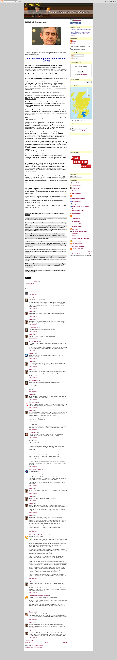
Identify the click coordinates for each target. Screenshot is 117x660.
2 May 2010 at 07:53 (33, 466)
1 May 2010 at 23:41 (33, 391)
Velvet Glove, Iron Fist (78, 196)
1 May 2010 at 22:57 (33, 324)
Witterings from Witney (78, 210)
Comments (75, 58)
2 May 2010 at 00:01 (33, 399)
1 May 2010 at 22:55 (33, 316)
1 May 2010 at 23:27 (33, 377)
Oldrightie (73, 41)
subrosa (31, 311)
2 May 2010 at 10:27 (33, 493)
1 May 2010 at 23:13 (33, 350)
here (75, 35)
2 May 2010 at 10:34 (33, 531)
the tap (74, 204)
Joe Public (31, 353)
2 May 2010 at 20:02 (33, 619)
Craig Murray (75, 188)
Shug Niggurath (33, 291)
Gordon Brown (31, 283)
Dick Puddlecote (76, 241)
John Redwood (76, 218)
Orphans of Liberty (77, 226)
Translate (82, 130)
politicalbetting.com (77, 182)
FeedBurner (84, 74)
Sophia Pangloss (33, 297)
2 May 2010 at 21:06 (33, 637)
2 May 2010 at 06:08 (33, 437)
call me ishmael (76, 193)
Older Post (64, 642)
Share (71, 126)
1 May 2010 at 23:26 (33, 366)
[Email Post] (38, 281)
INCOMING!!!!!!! (33, 402)
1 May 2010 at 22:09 (33, 294)
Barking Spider (33, 432)
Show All (89, 251)
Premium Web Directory (85, 253)
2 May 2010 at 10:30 (33, 512)
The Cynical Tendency (78, 243)
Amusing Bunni (33, 611)
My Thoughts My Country (35, 469)
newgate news (76, 215)
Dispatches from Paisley (78, 246)
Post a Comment (29, 640)
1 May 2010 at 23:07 (33, 338)
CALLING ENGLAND (77, 248)
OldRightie (75, 235)
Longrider (74, 190)
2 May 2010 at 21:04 (33, 627)
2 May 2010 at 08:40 (33, 485)
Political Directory (74, 253)
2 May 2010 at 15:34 (33, 592)
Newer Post (28, 642)
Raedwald (75, 229)
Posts (74, 55)
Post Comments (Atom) (37, 645)
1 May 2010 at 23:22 (33, 358)
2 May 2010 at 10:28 (33, 500)
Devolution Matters (77, 201)
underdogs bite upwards (78, 198)
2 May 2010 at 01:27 (33, 421)
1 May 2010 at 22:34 (33, 308)
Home (46, 642)
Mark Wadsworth (76, 213)
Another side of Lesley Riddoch (80, 238)
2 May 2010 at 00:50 (33, 407)
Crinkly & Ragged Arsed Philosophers (38, 534)
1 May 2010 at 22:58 (33, 331)
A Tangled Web (76, 221)
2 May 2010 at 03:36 (33, 429)
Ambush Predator (77, 185)
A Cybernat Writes (77, 223)
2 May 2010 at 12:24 (33, 578)
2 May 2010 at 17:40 (33, 608)
